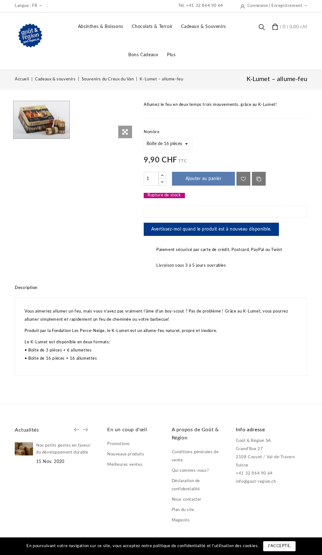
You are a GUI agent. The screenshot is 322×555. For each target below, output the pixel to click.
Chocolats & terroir (152, 26)
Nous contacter (187, 500)
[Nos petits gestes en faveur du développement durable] (24, 448)
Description (26, 288)
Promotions (118, 444)
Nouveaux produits (125, 454)
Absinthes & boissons (100, 26)
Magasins (181, 520)
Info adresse (250, 429)
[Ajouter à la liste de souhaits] (243, 179)
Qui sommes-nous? (190, 471)
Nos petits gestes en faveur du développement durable (63, 448)
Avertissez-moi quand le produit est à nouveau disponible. (211, 229)
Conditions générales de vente (195, 456)
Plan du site (183, 510)
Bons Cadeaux (143, 55)
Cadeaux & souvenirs (203, 26)
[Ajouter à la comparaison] (259, 179)
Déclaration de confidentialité (186, 485)
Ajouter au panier (204, 179)
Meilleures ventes (124, 465)
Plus (171, 55)
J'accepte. (279, 546)
